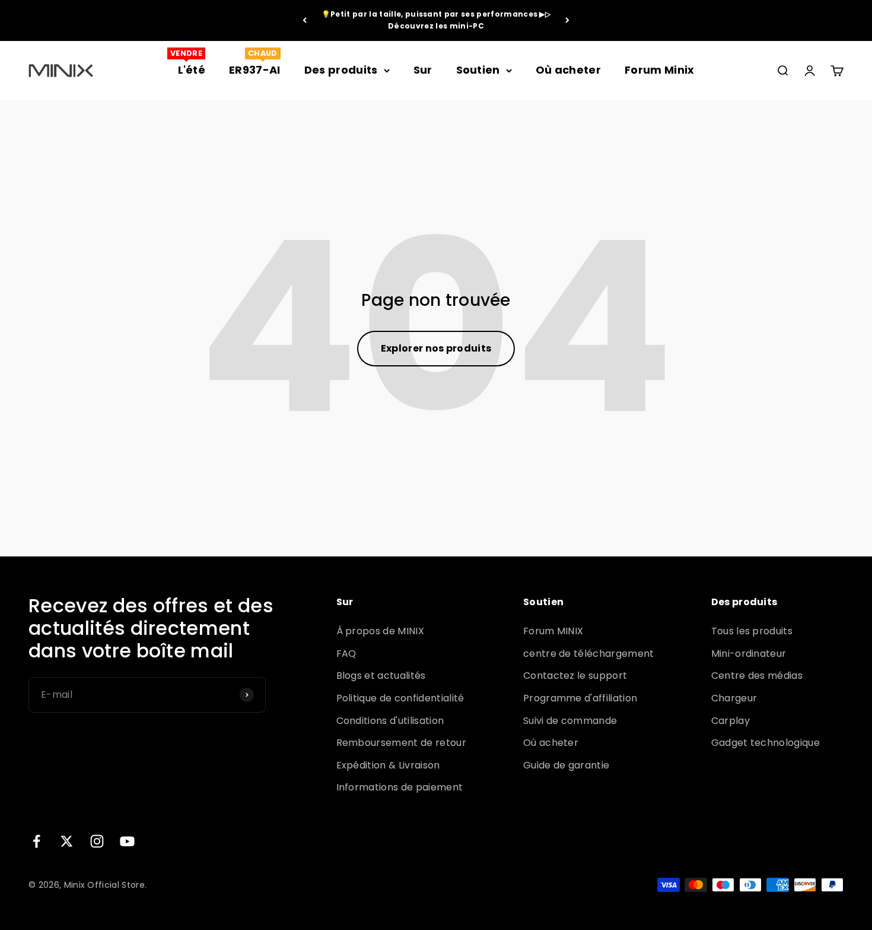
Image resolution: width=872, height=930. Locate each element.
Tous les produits (752, 631)
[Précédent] (305, 20)
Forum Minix (660, 69)
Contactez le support (575, 675)
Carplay (730, 720)
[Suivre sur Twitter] (67, 841)
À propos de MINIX (380, 631)
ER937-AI (255, 69)
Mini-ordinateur (749, 653)
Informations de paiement (399, 787)
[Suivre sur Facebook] (36, 841)
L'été (192, 69)
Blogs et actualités (381, 675)
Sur (422, 69)
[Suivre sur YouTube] (127, 841)
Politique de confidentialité (400, 698)
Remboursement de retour (401, 742)
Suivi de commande (570, 720)
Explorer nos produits (436, 348)
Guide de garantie (566, 765)
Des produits (341, 69)
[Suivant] (567, 20)
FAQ (346, 653)
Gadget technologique (765, 742)
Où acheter (568, 69)
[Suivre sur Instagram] (97, 841)
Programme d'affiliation (580, 698)
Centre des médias (757, 675)
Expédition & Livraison (388, 765)
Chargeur (734, 698)
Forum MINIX (553, 631)
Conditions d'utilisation (390, 720)
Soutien (478, 69)
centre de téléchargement (588, 653)
